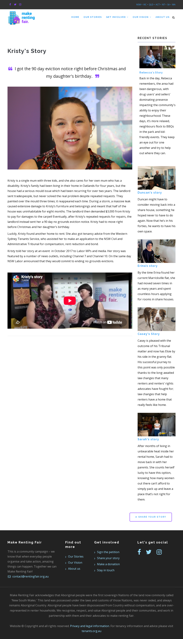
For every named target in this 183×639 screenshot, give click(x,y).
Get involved (116, 17)
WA (173, 4)
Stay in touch (105, 570)
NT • (164, 4)
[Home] (21, 16)
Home (75, 17)
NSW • (139, 4)
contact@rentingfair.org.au (30, 576)
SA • (169, 4)
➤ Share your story (150, 517)
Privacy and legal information (89, 626)
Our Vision (141, 17)
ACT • (158, 4)
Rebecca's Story (151, 72)
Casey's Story (149, 334)
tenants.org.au (91, 631)
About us (162, 17)
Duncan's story (150, 192)
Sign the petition (108, 552)
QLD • (152, 4)
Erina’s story (148, 266)
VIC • (145, 4)
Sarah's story (148, 439)
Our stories (92, 17)
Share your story (108, 558)
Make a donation (108, 564)
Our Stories (75, 556)
